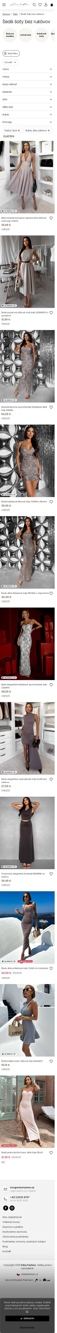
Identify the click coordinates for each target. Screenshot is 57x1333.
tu (27, 1311)
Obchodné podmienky (15, 1236)
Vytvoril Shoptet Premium (19, 1280)
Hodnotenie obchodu (15, 1231)
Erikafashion (5, 1208)
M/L (3, 1162)
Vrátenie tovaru (11, 1222)
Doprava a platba (13, 1227)
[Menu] (4, 4)
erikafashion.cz (12, 1208)
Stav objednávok (12, 1217)
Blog (5, 1246)
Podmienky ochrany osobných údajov (24, 1241)
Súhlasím (29, 1318)
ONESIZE (5, 229)
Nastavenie (27, 1327)
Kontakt (7, 1251)
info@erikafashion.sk (22, 1187)
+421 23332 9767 (19, 1197)
